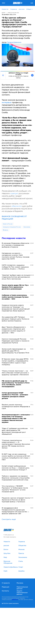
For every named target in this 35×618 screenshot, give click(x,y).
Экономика (26, 227)
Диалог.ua (15, 599)
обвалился (16, 206)
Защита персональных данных (22, 592)
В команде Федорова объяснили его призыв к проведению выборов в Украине (15, 245)
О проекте (6, 583)
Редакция (5, 587)
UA (32, 3)
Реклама (20, 583)
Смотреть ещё (9, 519)
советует (14, 193)
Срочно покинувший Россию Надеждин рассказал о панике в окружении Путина (15, 341)
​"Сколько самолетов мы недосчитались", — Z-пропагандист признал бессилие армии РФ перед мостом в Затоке (16, 444)
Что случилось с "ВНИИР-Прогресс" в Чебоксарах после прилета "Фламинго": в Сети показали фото (15, 489)
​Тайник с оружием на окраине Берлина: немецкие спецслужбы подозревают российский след (16, 478)
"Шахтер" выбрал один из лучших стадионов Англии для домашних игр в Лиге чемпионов (16, 277)
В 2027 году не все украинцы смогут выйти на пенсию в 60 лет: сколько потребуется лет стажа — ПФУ (16, 457)
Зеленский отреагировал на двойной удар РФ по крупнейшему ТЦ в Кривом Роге (15, 351)
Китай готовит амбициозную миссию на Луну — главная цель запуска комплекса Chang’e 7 (15, 468)
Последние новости (14, 238)
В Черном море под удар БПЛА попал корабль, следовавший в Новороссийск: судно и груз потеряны (15, 362)
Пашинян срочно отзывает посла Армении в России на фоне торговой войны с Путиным (16, 500)
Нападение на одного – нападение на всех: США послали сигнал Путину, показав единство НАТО (15, 256)
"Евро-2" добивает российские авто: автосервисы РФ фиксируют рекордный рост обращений (15, 431)
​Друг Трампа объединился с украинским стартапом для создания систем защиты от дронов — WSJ (14, 330)
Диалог (3, 12)
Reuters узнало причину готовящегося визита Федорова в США (16, 406)
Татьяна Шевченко (14, 42)
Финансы (5, 230)
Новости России (7, 224)
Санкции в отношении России (12, 227)
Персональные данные (22, 587)
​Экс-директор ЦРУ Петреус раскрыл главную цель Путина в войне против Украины (15, 319)
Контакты (5, 591)
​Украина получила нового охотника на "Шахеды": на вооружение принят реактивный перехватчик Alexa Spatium (16, 308)
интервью (6, 102)
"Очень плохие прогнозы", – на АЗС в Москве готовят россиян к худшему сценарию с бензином (15, 373)
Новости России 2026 (13, 12)
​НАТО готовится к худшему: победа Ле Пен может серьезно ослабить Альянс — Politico (15, 267)
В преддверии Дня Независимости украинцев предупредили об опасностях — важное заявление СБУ (15, 510)
